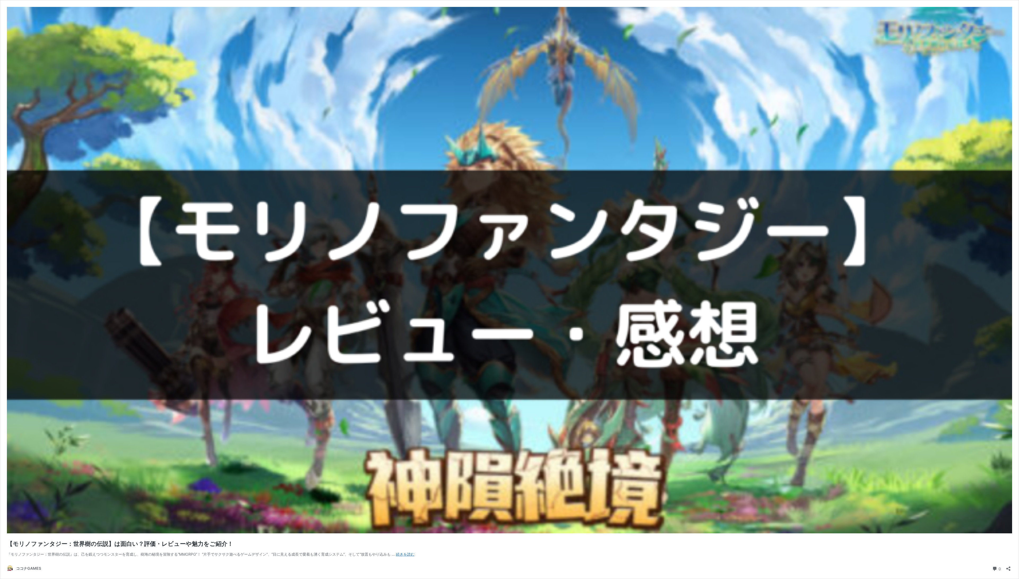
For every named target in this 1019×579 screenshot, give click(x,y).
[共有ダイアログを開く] (1008, 567)
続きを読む (405, 554)
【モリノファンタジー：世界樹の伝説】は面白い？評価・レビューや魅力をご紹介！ (120, 543)
